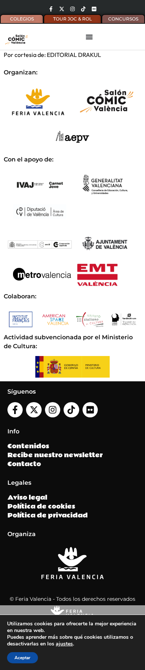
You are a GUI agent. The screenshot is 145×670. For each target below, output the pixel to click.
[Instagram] (72, 9)
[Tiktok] (83, 9)
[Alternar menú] (89, 37)
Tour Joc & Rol (72, 19)
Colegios (22, 19)
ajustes (64, 644)
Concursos (123, 19)
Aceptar (22, 658)
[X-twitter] (62, 9)
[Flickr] (94, 9)
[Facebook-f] (51, 9)
